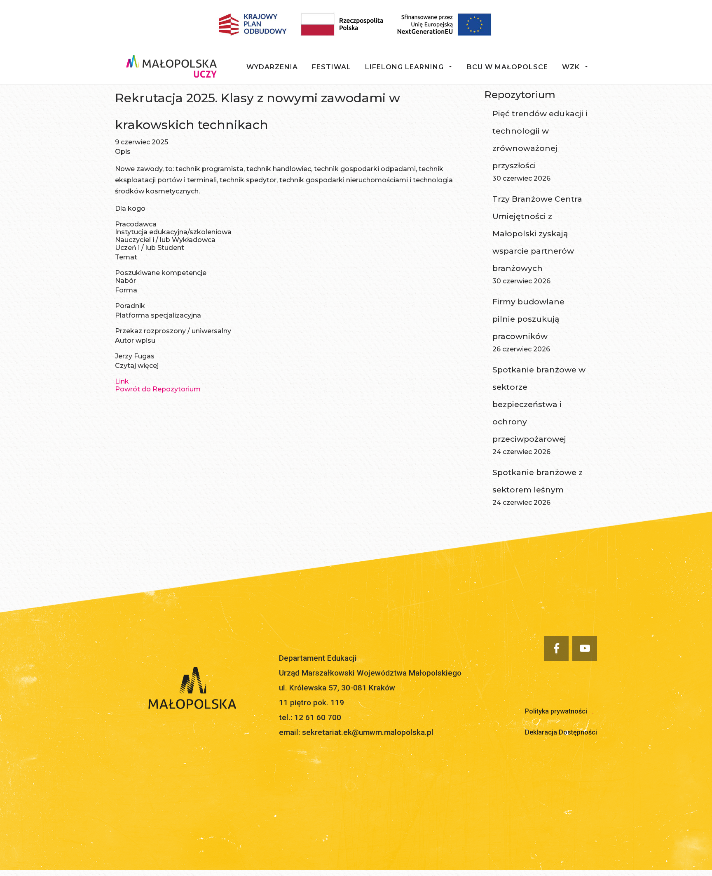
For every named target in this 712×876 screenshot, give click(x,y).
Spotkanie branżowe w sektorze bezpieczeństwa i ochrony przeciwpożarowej (539, 404)
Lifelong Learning (404, 67)
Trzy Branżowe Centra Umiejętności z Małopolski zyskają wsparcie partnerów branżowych (537, 233)
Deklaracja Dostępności (561, 732)
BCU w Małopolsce (507, 67)
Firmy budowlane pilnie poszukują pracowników (528, 319)
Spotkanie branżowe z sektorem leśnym (537, 481)
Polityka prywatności (556, 711)
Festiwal (331, 67)
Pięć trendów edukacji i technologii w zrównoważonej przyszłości (540, 139)
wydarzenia (272, 67)
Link (122, 381)
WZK (571, 67)
